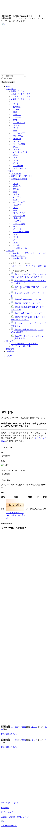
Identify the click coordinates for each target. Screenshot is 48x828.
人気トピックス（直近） (21, 94)
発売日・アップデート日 (21, 176)
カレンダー (16, 173)
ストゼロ (17, 149)
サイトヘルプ (7, 812)
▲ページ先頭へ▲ (9, 826)
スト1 (15, 155)
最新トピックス (18, 91)
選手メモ (10, 341)
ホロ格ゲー (18, 166)
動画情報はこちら (9, 734)
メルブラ (17, 141)
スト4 (15, 160)
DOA (15, 147)
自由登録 (10, 351)
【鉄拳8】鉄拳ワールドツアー (27, 299)
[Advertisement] (24, 50)
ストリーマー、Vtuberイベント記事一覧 (28, 266)
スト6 (15, 104)
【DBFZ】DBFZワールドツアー (28, 303)
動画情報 (10, 349)
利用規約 (5, 808)
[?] (12, 727)
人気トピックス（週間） (21, 96)
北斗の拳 (17, 139)
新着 (24, 727)
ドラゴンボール (20, 168)
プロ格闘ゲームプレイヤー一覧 (24, 344)
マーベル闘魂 (19, 144)
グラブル (17, 115)
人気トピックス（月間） (21, 99)
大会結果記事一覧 (19, 258)
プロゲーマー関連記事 (21, 346)
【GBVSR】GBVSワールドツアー (29, 313)
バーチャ (17, 117)
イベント (10, 171)
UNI (15, 131)
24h (16, 727)
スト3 (15, 128)
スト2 (15, 157)
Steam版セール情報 (19, 179)
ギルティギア (19, 123)
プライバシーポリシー (11, 803)
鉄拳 (15, 112)
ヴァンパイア (19, 133)
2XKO (16, 109)
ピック (34, 727)
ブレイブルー (19, 136)
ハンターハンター (21, 152)
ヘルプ (9, 356)
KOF (15, 120)
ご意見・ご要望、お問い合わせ (15, 817)
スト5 (15, 163)
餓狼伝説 (17, 107)
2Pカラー (7, 78)
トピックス (11, 89)
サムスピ (17, 125)
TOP (8, 86)
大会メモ (10, 251)
